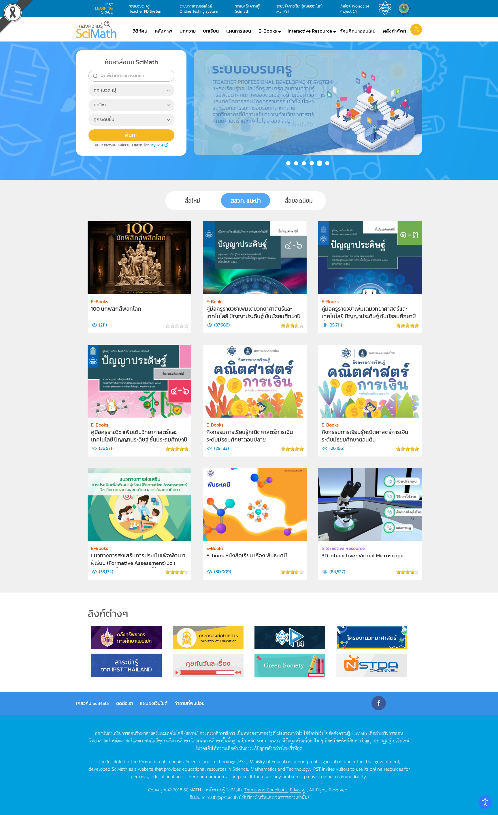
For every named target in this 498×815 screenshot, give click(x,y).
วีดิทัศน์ (140, 31)
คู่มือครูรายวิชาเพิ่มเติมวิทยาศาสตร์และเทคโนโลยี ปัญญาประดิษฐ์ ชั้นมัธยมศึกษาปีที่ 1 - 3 (369, 313)
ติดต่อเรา (124, 703)
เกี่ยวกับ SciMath (92, 703)
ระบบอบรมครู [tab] (319, 163)
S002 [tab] (296, 163)
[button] (416, 29)
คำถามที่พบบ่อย (189, 703)
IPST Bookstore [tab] (312, 163)
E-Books (99, 301)
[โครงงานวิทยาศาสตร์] (371, 637)
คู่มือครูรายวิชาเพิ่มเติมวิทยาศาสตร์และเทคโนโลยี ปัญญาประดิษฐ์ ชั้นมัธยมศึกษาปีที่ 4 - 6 (253, 313)
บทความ (188, 31)
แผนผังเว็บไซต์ (153, 703)
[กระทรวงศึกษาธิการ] (208, 637)
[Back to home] (96, 29)
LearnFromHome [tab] (288, 163)
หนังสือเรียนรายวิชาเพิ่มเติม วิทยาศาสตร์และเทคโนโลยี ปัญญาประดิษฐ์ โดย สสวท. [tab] (327, 163)
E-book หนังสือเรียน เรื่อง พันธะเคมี (246, 556)
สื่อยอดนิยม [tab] (299, 200)
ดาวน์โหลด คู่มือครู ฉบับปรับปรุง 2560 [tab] (304, 163)
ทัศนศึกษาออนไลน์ (357, 31)
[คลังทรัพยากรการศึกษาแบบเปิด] (126, 637)
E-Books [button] (268, 31)
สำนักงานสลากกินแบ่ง (405, 8)
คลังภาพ (163, 31)
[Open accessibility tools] (485, 802)
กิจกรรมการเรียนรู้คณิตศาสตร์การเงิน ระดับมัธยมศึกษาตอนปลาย (249, 436)
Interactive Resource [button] (310, 31)
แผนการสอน (238, 31)
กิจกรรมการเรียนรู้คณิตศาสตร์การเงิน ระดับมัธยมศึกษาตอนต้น (365, 436)
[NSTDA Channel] (371, 665)
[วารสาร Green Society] (290, 665)
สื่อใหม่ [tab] (192, 200)
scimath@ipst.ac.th (219, 797)
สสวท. (387, 8)
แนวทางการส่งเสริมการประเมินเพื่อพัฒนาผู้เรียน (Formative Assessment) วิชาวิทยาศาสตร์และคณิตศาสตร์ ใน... (138, 560)
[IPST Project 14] (290, 637)
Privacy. (297, 789)
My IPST (156, 145)
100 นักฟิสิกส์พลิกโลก (116, 309)
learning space (105, 8)
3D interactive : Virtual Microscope (362, 556)
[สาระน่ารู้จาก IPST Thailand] (126, 665)
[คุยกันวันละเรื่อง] (208, 665)
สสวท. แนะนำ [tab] (246, 200)
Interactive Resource (343, 548)
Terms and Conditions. (266, 789)
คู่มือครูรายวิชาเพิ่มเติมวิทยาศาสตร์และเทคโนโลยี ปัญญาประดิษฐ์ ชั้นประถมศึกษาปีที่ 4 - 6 (139, 436)
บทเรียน (211, 31)
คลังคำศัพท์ (394, 31)
